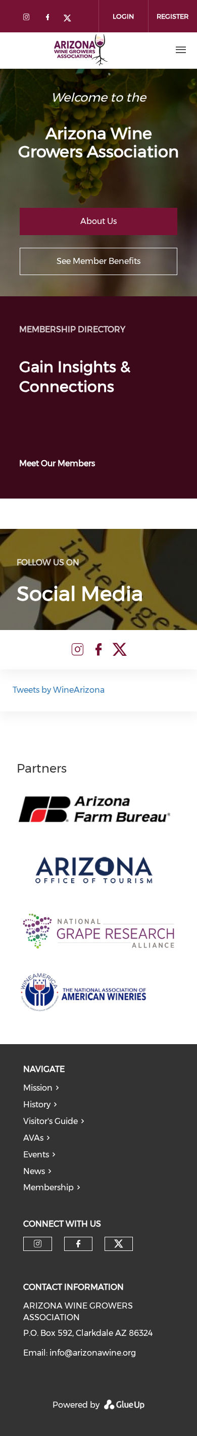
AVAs (33, 1138)
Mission (38, 1088)
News (34, 1171)
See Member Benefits (98, 261)
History (37, 1104)
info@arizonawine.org (93, 1353)
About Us (98, 221)
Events (36, 1154)
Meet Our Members (57, 463)
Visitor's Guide (50, 1121)
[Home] (80, 50)
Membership (48, 1187)
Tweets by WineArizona (59, 690)
